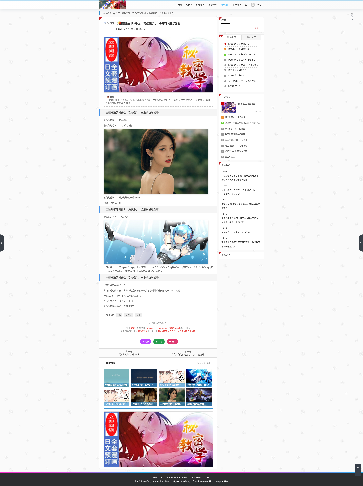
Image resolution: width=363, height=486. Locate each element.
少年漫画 (200, 4)
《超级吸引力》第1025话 (238, 49)
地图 (155, 477)
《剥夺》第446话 (234, 85)
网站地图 (204, 481)
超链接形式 (142, 331)
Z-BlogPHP (218, 481)
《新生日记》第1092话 (237, 75)
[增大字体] (144, 28)
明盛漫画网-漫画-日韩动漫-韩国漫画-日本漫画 (176, 331)
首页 (180, 4)
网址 (160, 477)
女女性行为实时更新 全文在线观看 (187, 354)
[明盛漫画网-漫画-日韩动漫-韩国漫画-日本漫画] (112, 9)
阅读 (160, 341)
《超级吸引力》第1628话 (238, 44)
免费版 (129, 315)
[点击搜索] (246, 5)
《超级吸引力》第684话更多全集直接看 (244, 64)
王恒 (119, 315)
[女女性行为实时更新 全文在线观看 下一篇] (361, 243)
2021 (120, 28)
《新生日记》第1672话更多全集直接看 (244, 80)
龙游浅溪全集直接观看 (128, 354)
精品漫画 (225, 4)
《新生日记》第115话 (236, 70)
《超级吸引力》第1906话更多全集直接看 (245, 59)
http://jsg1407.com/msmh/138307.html (163, 328)
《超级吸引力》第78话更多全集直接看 (244, 54)
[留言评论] (358, 466)
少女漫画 (212, 4)
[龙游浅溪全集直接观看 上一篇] (2, 243)
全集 (139, 315)
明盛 (171, 477)
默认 (141, 28)
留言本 (189, 4)
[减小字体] (137, 28)
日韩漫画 (237, 4)
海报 (146, 341)
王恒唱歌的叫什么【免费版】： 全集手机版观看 (153, 13)
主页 (166, 477)
